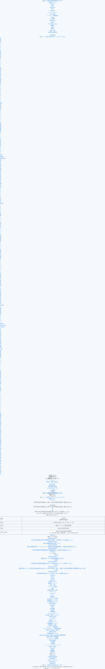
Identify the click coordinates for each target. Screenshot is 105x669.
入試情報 (52, 641)
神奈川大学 (52, 655)
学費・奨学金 (52, 646)
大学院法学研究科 (52, 32)
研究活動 (52, 608)
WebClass (52, 605)
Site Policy (52, 580)
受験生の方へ (52, 499)
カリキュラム (52, 591)
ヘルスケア (52, 618)
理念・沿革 (52, 585)
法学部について (52, 581)
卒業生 (52, 29)
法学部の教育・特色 (52, 590)
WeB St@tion (52, 603)
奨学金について (52, 621)
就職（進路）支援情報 (52, 636)
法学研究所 (52, 35)
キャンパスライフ (52, 613)
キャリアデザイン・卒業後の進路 (52, 628)
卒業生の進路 (52, 640)
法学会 (52, 648)
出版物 (52, 610)
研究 (52, 606)
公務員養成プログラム (52, 633)
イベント (52, 500)
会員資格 (52, 651)
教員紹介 (52, 596)
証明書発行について (52, 623)
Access (52, 576)
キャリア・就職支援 (52, 626)
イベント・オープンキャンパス (52, 645)
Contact (53, 578)
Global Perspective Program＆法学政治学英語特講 (52, 635)
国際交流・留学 (52, 625)
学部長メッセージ (52, 583)
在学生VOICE (52, 616)
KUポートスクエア (52, 660)
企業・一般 (52, 30)
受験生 (52, 25)
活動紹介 (52, 650)
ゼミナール (52, 593)
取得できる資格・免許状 (52, 630)
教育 (52, 588)
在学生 (52, 27)
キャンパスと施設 (52, 586)
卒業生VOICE (52, 631)
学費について (52, 620)
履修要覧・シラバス (52, 600)
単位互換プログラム (52, 601)
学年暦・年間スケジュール (52, 615)
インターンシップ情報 (52, 638)
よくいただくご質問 (52, 598)
